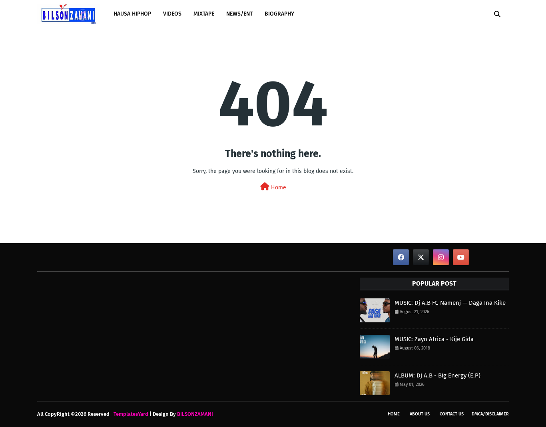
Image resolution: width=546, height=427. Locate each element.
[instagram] (441, 257)
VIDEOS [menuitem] (172, 13)
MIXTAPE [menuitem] (203, 13)
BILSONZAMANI (195, 414)
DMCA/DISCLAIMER (490, 414)
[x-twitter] (421, 257)
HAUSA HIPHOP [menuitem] (132, 13)
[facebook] (401, 257)
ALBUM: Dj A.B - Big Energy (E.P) (437, 375)
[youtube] (461, 257)
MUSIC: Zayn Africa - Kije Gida (434, 339)
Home (277, 187)
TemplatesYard (131, 414)
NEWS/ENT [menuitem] (239, 13)
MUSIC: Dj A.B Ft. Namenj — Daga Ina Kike (450, 302)
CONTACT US (452, 414)
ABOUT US (420, 414)
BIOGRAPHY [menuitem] (279, 13)
